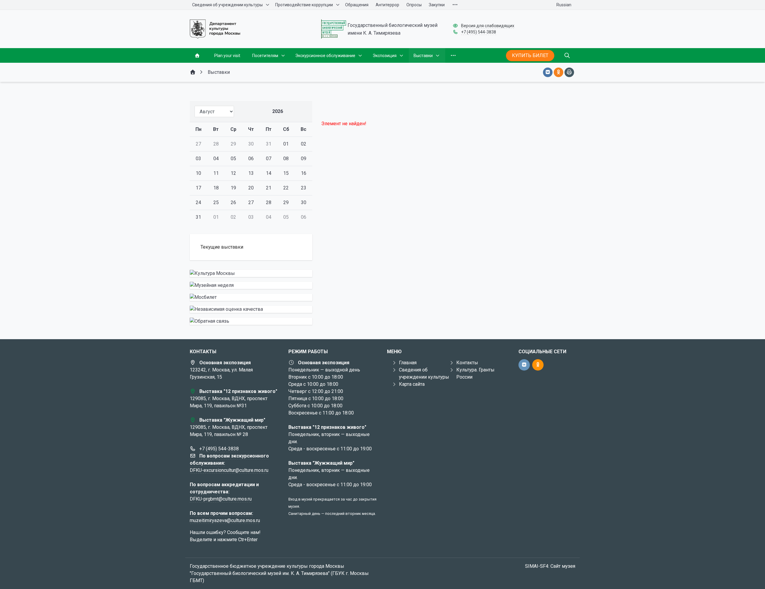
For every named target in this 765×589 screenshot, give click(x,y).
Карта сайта (412, 384)
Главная (408, 362)
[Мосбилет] (251, 297)
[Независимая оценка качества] (251, 309)
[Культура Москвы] (251, 273)
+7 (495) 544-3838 (478, 32)
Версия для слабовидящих (487, 25)
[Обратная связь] (251, 321)
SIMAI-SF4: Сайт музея (550, 566)
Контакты (467, 362)
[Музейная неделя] (251, 285)
